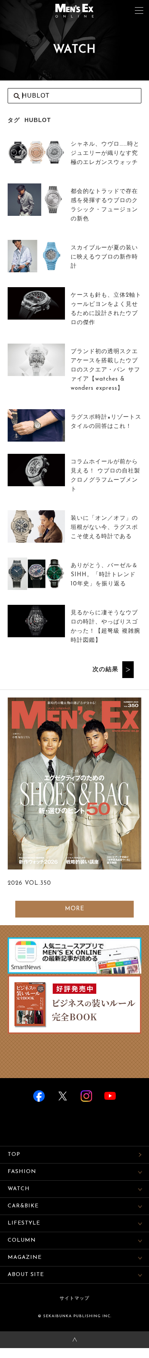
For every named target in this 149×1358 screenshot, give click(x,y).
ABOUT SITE (26, 1275)
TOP (14, 1154)
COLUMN (22, 1240)
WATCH (19, 1189)
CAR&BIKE (23, 1206)
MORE (74, 909)
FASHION (22, 1172)
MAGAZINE (25, 1257)
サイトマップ (74, 1298)
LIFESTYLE (24, 1223)
